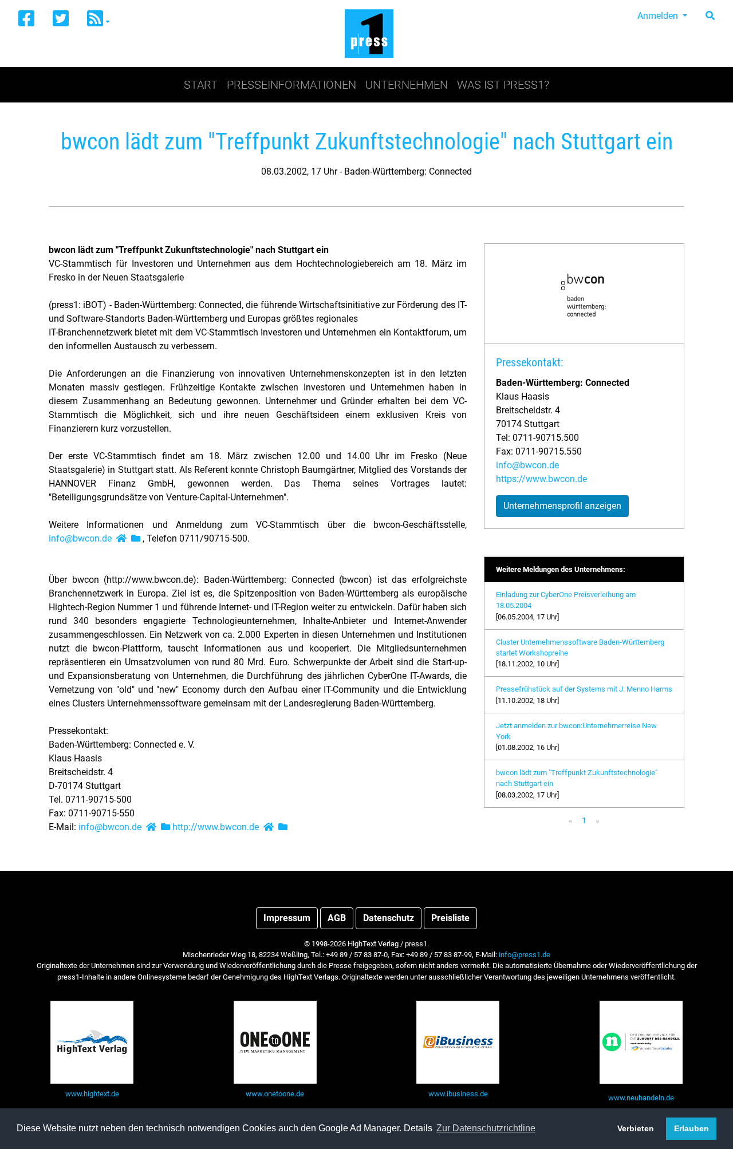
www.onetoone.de (275, 1093)
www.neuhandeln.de (641, 1097)
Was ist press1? (503, 85)
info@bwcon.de (80, 538)
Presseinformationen (291, 85)
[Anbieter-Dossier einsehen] (135, 538)
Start (201, 85)
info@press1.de (524, 954)
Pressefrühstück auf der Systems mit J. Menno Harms (584, 689)
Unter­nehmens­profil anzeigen (562, 505)
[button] (98, 19)
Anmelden (658, 15)
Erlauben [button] (691, 1128)
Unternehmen (406, 85)
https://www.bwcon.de (541, 478)
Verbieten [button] (635, 1128)
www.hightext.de (92, 1093)
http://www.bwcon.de (215, 827)
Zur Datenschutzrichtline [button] (485, 1128)
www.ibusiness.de (458, 1093)
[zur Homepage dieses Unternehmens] (121, 538)
